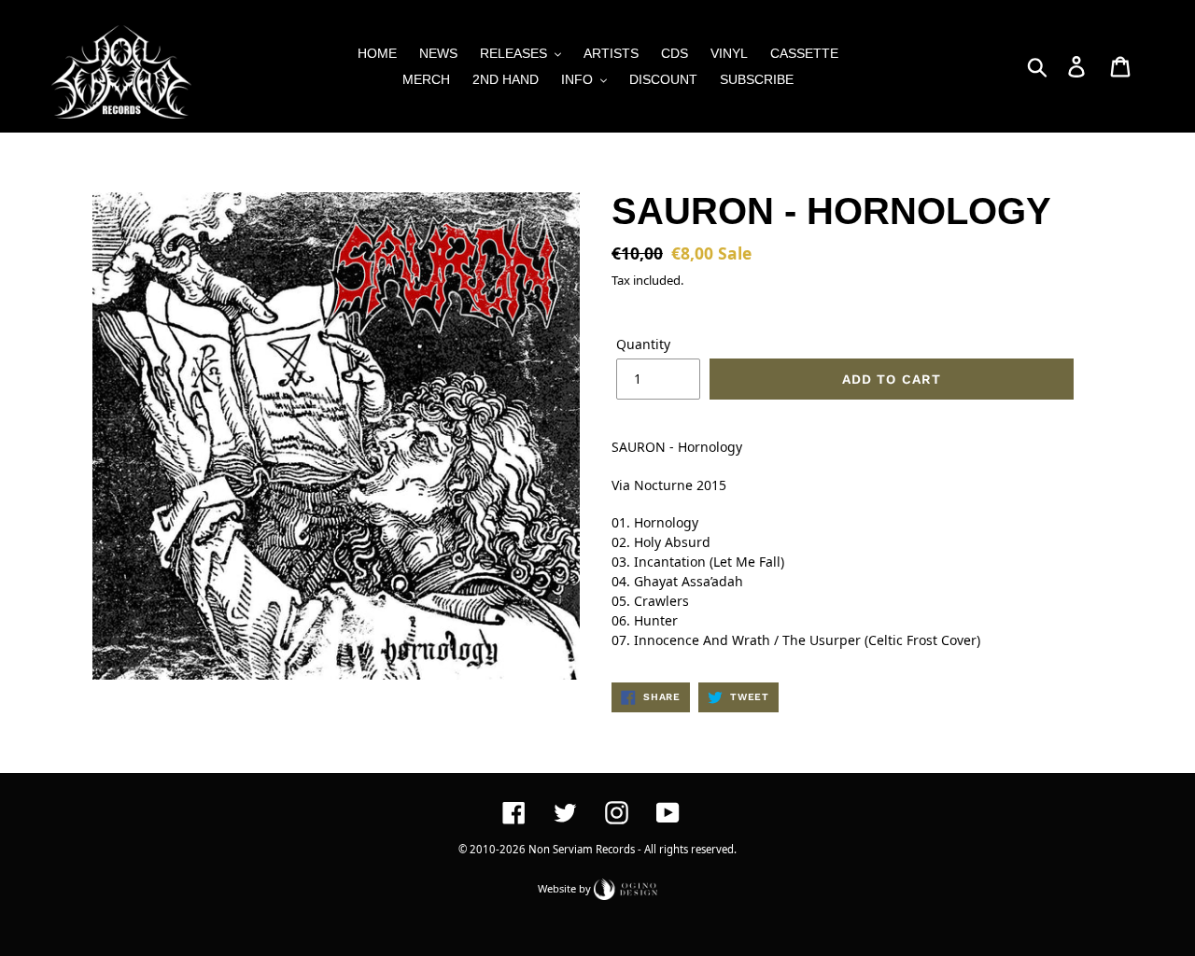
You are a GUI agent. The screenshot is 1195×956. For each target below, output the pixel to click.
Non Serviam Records (581, 849)
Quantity (643, 344)
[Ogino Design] (625, 887)
